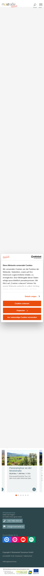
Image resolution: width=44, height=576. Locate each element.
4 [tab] (23, 495)
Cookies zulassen (22, 303)
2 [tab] (18, 495)
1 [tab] (16, 495)
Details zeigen (30, 296)
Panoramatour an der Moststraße (20, 469)
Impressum (19, 556)
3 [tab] (21, 495)
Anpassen (21, 310)
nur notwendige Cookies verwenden (22, 317)
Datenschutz (28, 556)
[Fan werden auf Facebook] (6, 539)
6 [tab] (28, 495)
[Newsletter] (31, 539)
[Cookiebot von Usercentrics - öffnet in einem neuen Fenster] (31, 257)
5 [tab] (25, 495)
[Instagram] (15, 539)
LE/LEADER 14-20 (8, 556)
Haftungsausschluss (9, 561)
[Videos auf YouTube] (23, 539)
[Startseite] (9, 5)
